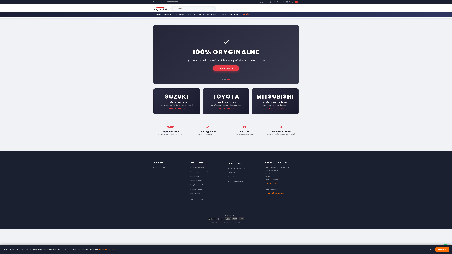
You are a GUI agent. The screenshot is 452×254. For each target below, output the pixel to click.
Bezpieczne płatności (198, 185)
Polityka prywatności (106, 249)
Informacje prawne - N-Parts (201, 172)
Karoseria (234, 14)
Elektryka (191, 14)
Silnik (158, 14)
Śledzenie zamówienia (236, 168)
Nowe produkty (159, 167)
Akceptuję (442, 249)
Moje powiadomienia (236, 181)
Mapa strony (195, 193)
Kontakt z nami (196, 189)
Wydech (223, 14)
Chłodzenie (211, 14)
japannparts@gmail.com (274, 193)
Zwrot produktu (196, 200)
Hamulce (167, 14)
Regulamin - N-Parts (198, 176)
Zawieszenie (179, 14)
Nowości (245, 14)
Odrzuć (428, 249)
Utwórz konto (233, 177)
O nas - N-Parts (196, 180)
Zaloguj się (232, 172)
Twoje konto (235, 163)
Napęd (201, 14)
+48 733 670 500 (172, 2)
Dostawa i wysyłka (197, 167)
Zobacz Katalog (226, 68)
